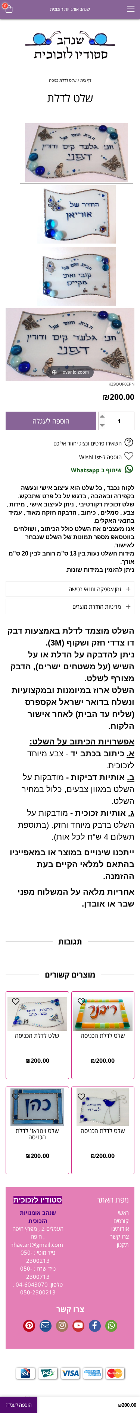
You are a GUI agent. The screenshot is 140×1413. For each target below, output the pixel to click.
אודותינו (120, 1228)
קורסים (121, 1220)
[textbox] (102, 1200)
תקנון (123, 1244)
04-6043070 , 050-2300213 (34, 1288)
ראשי (123, 1212)
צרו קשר (119, 1236)
